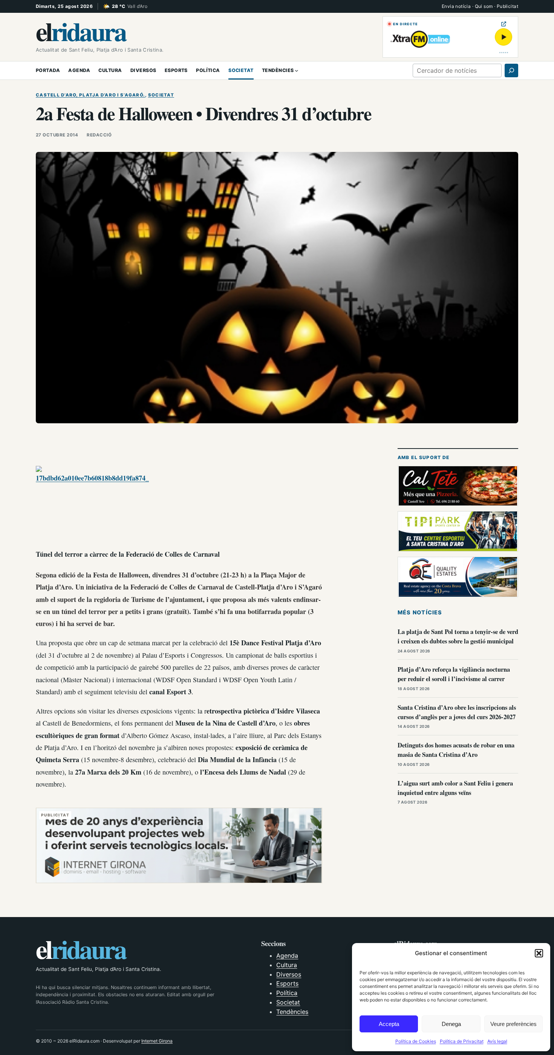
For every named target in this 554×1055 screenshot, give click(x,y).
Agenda (287, 955)
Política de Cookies (415, 1041)
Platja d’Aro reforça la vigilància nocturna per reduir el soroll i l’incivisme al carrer (454, 674)
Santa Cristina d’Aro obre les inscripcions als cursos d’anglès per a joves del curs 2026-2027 (457, 712)
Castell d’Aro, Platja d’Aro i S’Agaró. (90, 95)
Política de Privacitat (462, 1041)
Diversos (288, 974)
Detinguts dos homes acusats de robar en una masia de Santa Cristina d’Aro (456, 749)
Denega (451, 1024)
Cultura (286, 965)
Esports (287, 983)
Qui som (484, 6)
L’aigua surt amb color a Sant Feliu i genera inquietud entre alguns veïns (455, 787)
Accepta (389, 1024)
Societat (161, 95)
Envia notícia (456, 6)
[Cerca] (511, 70)
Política (286, 993)
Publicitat (507, 6)
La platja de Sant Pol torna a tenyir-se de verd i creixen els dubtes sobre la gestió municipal (458, 636)
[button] (539, 953)
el (80, 31)
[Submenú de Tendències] (296, 70)
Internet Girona (157, 1041)
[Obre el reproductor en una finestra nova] (503, 24)
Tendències (292, 1011)
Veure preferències (513, 1024)
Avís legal (497, 1041)
